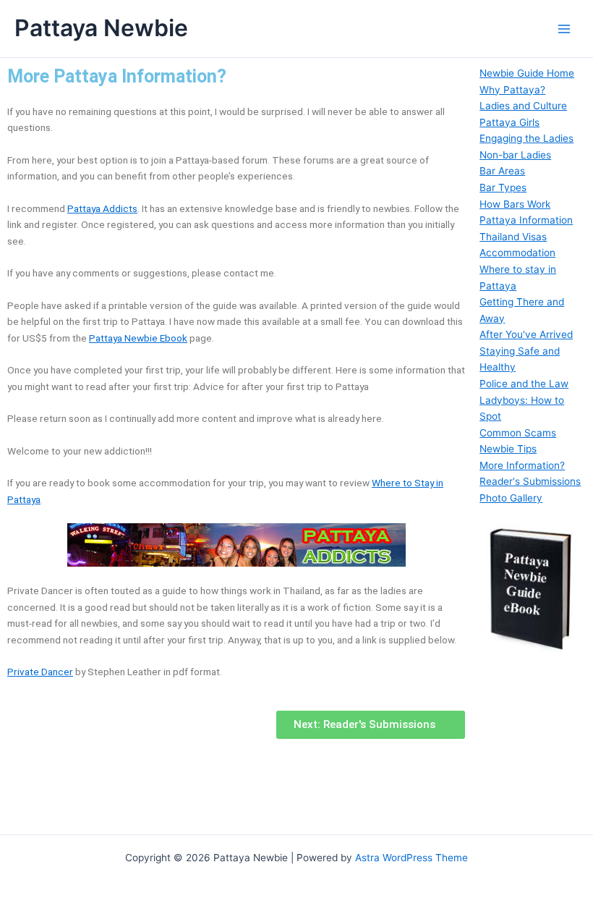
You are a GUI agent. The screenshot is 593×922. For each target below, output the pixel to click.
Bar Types (502, 187)
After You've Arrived (526, 334)
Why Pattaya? (512, 90)
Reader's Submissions (530, 481)
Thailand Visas (513, 236)
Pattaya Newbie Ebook (138, 338)
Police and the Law (523, 383)
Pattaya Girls (509, 122)
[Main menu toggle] (564, 28)
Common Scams (517, 433)
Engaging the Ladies (526, 138)
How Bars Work (514, 204)
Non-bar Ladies (515, 155)
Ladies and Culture (523, 105)
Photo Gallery (510, 498)
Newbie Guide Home (526, 73)
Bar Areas (502, 171)
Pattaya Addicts (102, 208)
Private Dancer (40, 671)
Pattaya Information (526, 220)
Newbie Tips (508, 448)
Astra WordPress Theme (411, 857)
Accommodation (517, 252)
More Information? (522, 465)
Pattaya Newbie (101, 28)
